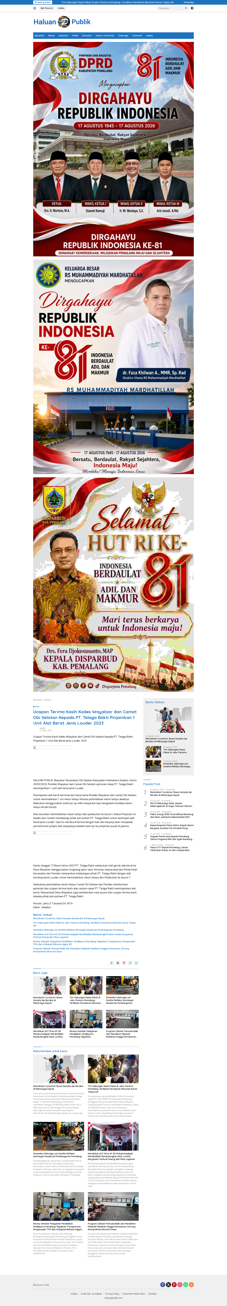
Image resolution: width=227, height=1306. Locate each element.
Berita (51, 35)
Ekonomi (86, 35)
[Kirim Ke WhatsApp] (136, 963)
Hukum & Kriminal (105, 35)
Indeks (61, 8)
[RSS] (191, 1285)
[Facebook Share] (111, 963)
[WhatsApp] (185, 1285)
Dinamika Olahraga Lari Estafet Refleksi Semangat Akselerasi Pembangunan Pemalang (142, 2)
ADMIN (42, 728)
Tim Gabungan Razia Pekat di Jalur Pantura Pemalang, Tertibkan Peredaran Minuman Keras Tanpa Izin (84, 924)
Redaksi (153, 1293)
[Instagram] (179, 1285)
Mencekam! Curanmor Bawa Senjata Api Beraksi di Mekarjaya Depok (69, 918)
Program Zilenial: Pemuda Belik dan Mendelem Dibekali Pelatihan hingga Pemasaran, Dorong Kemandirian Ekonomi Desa (81, 950)
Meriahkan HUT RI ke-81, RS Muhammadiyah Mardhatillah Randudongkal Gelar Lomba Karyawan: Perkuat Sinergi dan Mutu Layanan (83, 936)
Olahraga (123, 35)
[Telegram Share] (130, 963)
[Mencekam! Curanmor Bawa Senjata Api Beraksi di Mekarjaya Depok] (49, 985)
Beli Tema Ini (47, 8)
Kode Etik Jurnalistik (91, 1293)
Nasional (63, 35)
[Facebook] (162, 1285)
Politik (75, 35)
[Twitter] (168, 1285)
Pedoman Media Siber (134, 1293)
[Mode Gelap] (192, 8)
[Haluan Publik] (63, 21)
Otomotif (137, 35)
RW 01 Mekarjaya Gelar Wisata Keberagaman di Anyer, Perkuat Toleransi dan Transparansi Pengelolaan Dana (171, 804)
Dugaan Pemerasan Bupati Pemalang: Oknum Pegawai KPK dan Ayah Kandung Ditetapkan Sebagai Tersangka (171, 838)
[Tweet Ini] (118, 963)
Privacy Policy (112, 1293)
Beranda (39, 35)
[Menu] (35, 8)
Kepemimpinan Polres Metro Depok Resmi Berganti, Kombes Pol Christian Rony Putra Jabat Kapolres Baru (171, 827)
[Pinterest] (174, 1285)
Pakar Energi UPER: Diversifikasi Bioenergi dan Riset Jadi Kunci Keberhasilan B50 (171, 815)
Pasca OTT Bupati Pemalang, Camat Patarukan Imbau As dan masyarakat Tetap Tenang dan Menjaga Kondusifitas (171, 849)
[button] (186, 8)
